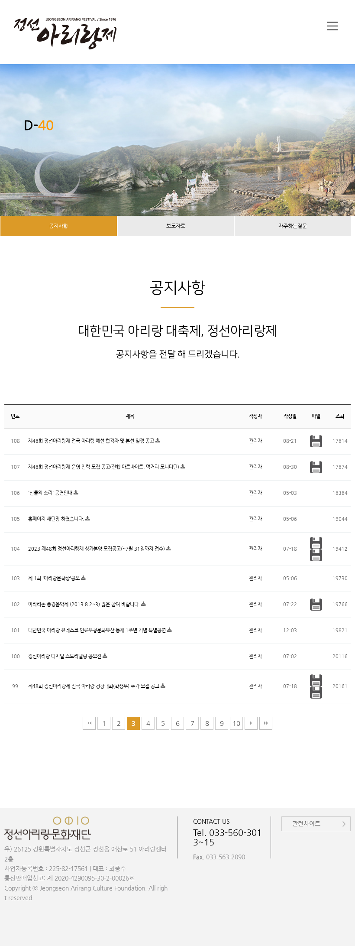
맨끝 (265, 723)
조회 (340, 416)
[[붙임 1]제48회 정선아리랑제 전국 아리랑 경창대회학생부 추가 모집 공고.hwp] (316, 680)
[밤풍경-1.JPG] (316, 604)
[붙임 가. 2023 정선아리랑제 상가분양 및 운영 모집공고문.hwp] (316, 543)
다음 (251, 723)
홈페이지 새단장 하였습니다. (56, 519)
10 (236, 723)
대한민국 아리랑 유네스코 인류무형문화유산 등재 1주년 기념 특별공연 (97, 630)
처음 (89, 723)
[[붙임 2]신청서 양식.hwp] (316, 692)
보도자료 (175, 226)
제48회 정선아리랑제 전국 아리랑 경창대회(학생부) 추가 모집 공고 (94, 686)
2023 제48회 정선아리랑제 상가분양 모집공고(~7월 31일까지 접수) (97, 549)
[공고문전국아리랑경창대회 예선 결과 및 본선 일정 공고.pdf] (316, 441)
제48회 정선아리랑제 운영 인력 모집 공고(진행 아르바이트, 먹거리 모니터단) (104, 467)
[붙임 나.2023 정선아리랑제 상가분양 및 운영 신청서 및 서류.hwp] (316, 555)
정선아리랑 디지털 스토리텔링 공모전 (65, 656)
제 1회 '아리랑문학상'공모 (54, 578)
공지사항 (58, 226)
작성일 (290, 416)
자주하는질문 (292, 226)
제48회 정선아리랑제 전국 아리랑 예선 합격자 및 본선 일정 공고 (91, 441)
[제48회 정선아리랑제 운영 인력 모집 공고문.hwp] (316, 467)
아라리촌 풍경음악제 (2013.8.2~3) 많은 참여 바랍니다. (84, 604)
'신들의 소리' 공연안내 (51, 493)
